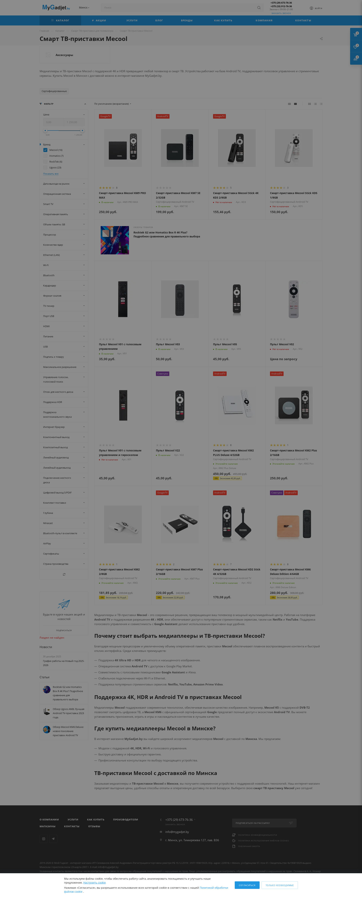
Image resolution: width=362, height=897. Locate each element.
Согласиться (247, 885)
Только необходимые (280, 885)
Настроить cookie (94, 882)
